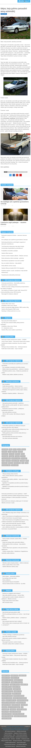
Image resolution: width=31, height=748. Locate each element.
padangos (4, 707)
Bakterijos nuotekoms (12, 381)
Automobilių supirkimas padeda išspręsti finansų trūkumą (15, 495)
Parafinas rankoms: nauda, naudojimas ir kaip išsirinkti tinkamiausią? (14, 271)
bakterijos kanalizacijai (19, 695)
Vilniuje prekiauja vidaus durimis (10, 473)
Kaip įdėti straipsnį (8, 735)
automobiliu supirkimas (22, 171)
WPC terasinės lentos (7, 602)
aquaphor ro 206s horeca (16, 682)
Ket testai (13, 738)
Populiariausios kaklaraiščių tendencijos (11, 274)
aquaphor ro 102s (18, 680)
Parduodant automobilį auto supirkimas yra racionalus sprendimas (15, 364)
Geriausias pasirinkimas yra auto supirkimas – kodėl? (14, 493)
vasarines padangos (6, 718)
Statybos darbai (15, 460)
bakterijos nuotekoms (7, 698)
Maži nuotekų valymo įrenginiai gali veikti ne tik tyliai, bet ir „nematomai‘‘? (15, 623)
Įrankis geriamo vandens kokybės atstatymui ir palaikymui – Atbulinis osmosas (13, 597)
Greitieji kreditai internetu (10, 742)
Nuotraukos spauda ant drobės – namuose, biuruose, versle (14, 236)
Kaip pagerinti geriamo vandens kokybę (11, 642)
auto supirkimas (11, 171)
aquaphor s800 (24, 684)
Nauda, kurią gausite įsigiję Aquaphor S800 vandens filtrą (15, 307)
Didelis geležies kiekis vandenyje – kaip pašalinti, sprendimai (14, 544)
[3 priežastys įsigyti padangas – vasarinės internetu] (15, 214)
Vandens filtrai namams (7, 253)
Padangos (11, 456)
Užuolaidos (4, 462)
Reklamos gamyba (16, 458)
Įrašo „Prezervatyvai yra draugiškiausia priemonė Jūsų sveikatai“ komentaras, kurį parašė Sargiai (15, 517)
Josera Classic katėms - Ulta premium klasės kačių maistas (16, 341)
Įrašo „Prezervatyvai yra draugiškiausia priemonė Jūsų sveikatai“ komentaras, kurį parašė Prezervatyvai (15, 520)
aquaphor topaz (16, 689)
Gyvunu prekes (9, 337)
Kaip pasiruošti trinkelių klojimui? (9, 320)
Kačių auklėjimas (6, 580)
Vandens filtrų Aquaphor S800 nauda (10, 309)
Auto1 (14, 735)
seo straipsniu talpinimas (22, 744)
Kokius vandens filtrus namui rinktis (10, 564)
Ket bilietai (18, 738)
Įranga (26, 462)
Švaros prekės (15, 465)
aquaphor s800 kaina (6, 686)
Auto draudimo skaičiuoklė (9, 736)
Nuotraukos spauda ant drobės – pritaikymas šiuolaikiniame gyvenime (13, 409)
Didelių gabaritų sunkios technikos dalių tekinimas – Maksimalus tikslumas (14, 433)
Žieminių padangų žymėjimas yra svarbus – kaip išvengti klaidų (15, 614)
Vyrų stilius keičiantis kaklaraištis (10, 438)
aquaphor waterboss (6, 693)
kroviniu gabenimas (15, 728)
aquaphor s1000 (16, 686)
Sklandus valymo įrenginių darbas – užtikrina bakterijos (15, 563)
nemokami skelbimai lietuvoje (8, 702)
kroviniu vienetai (14, 729)
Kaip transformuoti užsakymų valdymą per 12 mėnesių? (15, 501)
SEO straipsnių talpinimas (12, 280)
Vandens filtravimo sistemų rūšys (10, 566)
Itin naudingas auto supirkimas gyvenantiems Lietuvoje (15, 239)
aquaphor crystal (5, 675)
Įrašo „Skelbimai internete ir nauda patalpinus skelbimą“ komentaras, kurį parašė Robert (15, 527)
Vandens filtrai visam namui (8, 303)
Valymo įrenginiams (9, 733)
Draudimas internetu (11, 726)
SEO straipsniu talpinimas (13, 361)
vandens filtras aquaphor (7, 716)
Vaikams (10, 462)
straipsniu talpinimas (21, 709)
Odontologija (5, 456)
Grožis (9, 451)
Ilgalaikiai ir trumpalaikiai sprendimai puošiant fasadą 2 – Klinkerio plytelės (15, 487)
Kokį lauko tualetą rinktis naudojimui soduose (13, 643)
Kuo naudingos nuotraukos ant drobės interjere (13, 367)
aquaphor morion (5, 677)
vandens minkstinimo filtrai (20, 716)
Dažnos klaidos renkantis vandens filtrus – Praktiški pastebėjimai (14, 539)
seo (22, 707)
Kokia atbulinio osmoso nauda (9, 265)
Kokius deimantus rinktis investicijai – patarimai (13, 258)
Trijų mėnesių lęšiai (6, 738)
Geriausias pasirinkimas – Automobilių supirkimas (13, 283)
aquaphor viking (17, 691)
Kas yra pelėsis (6, 384)
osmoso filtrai (24, 704)
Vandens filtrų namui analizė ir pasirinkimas (12, 329)
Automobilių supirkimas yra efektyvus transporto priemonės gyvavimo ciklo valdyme (13, 426)
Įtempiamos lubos (6, 465)
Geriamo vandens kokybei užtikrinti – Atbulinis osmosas (15, 255)
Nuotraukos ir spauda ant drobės (9, 284)
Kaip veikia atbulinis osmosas (9, 412)
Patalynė (17, 456)
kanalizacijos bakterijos (22, 700)
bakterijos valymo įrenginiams (19, 698)
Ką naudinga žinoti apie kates (9, 578)
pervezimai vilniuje (6, 728)
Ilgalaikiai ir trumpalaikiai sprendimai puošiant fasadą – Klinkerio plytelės (15, 483)
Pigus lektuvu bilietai (12, 609)
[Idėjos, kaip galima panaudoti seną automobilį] (15, 27)
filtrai (3, 700)
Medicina (17, 453)
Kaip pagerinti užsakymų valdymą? (10, 293)
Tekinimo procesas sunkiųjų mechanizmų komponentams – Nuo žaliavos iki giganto (15, 287)
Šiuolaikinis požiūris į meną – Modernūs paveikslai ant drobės (15, 371)
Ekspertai (8, 318)
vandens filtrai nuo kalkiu (18, 713)
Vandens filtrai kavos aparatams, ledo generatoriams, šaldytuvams (15, 548)
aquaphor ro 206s (6, 682)
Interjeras (15, 451)
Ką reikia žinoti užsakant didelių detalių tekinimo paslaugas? (12, 323)
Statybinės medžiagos (12, 471)
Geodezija (4, 451)
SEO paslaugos (26, 740)
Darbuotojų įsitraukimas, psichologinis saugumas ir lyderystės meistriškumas (14, 243)
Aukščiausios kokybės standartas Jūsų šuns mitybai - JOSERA (14, 344)
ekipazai (8, 729)
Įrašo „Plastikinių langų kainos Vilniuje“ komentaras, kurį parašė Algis (15, 513)
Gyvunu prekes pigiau (21, 742)
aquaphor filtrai (14, 675)
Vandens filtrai (17, 462)
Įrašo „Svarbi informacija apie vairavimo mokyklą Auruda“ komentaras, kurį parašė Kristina (14, 524)
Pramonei (23, 456)
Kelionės (20, 451)
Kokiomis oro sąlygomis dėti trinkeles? (11, 593)
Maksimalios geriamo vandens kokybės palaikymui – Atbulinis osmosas (14, 639)
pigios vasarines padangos (14, 707)
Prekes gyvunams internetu (9, 744)
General (23, 449)
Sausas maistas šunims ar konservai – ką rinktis (13, 583)
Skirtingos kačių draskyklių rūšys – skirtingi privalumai (14, 346)
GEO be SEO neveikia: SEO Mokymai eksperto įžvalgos (13, 414)
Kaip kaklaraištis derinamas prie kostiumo (12, 436)
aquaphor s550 (5, 684)
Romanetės (24, 458)
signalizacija (12, 709)
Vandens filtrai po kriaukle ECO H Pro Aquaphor (13, 268)
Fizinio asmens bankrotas (21, 735)
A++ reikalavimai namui (7, 328)
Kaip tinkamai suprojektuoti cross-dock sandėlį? (13, 260)
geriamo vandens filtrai (11, 700)
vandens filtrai (5, 711)
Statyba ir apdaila (11, 632)
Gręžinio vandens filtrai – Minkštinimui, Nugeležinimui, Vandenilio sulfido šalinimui (15, 552)
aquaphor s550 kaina (14, 684)
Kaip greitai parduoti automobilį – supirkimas (13, 403)
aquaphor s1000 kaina (7, 689)
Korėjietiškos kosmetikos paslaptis (10, 250)
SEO (3, 460)
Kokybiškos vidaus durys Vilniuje (9, 305)
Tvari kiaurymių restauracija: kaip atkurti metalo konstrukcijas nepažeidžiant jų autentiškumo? (13, 247)
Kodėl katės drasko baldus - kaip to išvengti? (12, 348)
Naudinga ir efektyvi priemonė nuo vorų (11, 311)
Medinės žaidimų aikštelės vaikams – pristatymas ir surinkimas (14, 618)
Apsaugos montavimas (17, 740)
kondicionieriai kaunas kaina (21, 736)
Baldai (10, 449)
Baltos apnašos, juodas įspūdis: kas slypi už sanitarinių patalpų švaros (15, 405)
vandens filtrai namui (6, 713)
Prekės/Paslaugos (6, 458)
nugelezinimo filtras (21, 702)
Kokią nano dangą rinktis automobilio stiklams (13, 542)
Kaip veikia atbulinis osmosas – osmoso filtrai (13, 595)
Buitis (15, 449)
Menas (22, 453)
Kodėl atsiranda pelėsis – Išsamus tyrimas (12, 386)
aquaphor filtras (22, 675)
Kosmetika (11, 453)
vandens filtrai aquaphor (15, 711)
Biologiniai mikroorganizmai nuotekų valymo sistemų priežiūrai (14, 390)
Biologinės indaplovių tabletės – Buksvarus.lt (13, 393)
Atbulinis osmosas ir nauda (8, 502)
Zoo (23, 462)
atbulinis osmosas (16, 693)
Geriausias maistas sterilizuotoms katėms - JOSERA (14, 339)
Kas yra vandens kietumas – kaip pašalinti (11, 263)
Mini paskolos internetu (10, 746)
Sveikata (22, 460)
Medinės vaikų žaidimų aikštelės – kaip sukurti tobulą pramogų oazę (15, 480)
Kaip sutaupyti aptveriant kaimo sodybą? (12, 621)
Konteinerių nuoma (25, 738)
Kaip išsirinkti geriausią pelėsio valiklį (11, 612)
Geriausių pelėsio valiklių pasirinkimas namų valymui (14, 388)
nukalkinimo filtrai (16, 704)
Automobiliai (3, 13)
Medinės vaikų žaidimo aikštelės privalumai (12, 374)
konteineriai (21, 728)
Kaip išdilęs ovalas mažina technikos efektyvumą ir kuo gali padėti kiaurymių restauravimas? (15, 430)
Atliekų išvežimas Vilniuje (6, 740)
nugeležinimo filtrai (6, 704)
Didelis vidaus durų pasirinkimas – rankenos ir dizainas (15, 369)
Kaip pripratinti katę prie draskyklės (10, 581)
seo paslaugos (5, 709)
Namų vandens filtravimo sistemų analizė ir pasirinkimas (12, 476)
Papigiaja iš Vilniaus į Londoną (20, 733)
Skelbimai (8, 460)
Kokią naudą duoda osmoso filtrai (10, 600)
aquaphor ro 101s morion (7, 680)
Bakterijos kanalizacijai (12, 536)
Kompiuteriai (5, 453)
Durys (19, 449)
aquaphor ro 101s (15, 677)
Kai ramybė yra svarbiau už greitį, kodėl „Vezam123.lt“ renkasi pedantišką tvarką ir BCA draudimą (14, 291)
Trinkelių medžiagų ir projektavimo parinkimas (13, 634)
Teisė (27, 460)
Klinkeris (8, 590)
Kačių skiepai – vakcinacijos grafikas (11, 576)
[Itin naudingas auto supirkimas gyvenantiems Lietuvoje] (15, 194)
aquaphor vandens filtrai (7, 691)
